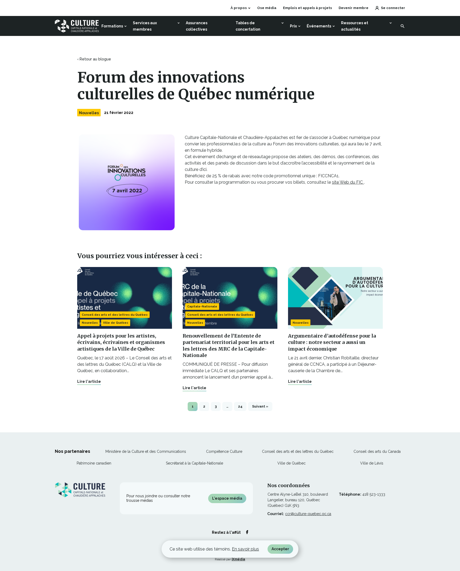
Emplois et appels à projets (307, 8)
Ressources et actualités (354, 26)
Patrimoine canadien (94, 463)
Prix (293, 26)
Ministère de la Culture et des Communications (145, 451)
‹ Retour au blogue (94, 59)
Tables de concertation (248, 26)
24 (240, 406)
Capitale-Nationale (202, 306)
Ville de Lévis (371, 463)
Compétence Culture (224, 451)
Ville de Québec (115, 322)
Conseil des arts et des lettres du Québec (115, 315)
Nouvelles (89, 113)
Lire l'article (89, 381)
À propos (239, 8)
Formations (112, 26)
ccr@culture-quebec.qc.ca (308, 514)
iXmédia (238, 559)
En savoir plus (245, 549)
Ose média (266, 8)
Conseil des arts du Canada (377, 451)
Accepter (280, 549)
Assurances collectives (196, 26)
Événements (319, 26)
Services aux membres (145, 26)
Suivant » (260, 406)
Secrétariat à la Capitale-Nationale (194, 463)
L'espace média (227, 498)
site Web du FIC (348, 182)
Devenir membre (353, 8)
